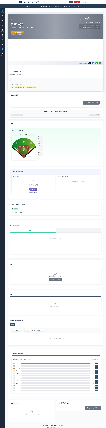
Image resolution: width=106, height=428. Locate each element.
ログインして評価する (92, 103)
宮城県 (11, 87)
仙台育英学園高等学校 (31, 87)
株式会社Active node (54, 427)
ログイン (77, 2)
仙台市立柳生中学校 (19, 87)
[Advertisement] (55, 50)
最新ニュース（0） (34, 230)
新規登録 (84, 2)
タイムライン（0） (79, 230)
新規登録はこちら (33, 192)
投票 (96, 363)
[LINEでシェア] (96, 63)
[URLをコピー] (100, 63)
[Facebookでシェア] (93, 63)
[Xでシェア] (89, 63)
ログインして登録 (56, 279)
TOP (10, 10)
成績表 (12, 324)
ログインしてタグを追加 (17, 84)
